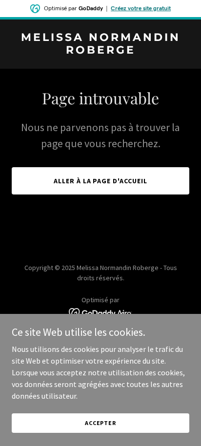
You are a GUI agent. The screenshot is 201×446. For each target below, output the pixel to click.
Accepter (100, 423)
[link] (100, 51)
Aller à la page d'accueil (101, 180)
